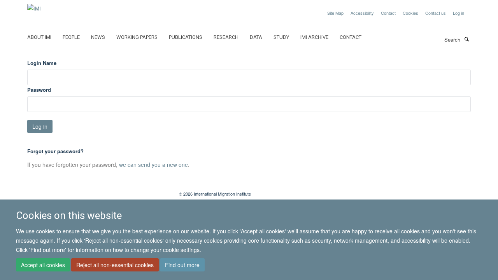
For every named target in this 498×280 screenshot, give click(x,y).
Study (281, 37)
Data (256, 37)
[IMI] (34, 5)
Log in (458, 13)
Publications (185, 37)
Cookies (410, 13)
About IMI (39, 37)
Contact (388, 13)
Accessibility (362, 13)
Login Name (41, 62)
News (98, 37)
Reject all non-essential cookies (115, 265)
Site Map (335, 13)
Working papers (137, 37)
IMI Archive (314, 37)
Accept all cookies (43, 265)
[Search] (466, 39)
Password (39, 89)
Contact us (435, 13)
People (71, 37)
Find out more (182, 265)
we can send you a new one (153, 164)
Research (226, 37)
